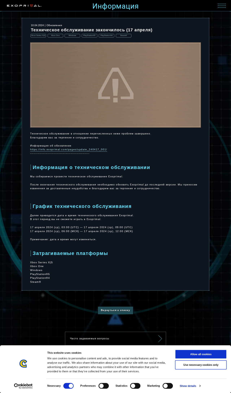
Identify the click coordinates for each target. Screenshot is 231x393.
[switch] (104, 386)
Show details (188, 385)
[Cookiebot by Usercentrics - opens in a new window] (23, 386)
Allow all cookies (201, 354)
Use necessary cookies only (200, 364)
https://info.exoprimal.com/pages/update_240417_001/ (68, 149)
